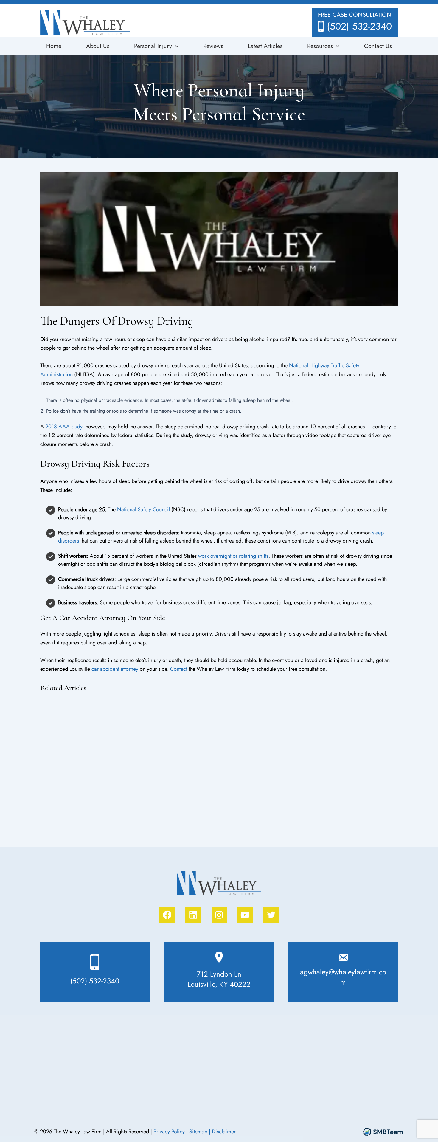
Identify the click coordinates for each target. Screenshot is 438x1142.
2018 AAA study (63, 426)
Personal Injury (153, 46)
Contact (178, 669)
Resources (320, 46)
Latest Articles (265, 46)
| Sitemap (197, 1131)
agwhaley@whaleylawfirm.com (343, 977)
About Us (97, 46)
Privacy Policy (169, 1131)
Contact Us (378, 46)
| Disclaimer (222, 1131)
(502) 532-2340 (359, 26)
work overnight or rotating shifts (233, 556)
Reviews (213, 46)
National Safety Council (143, 509)
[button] (175, 46)
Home (53, 46)
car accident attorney (114, 669)
